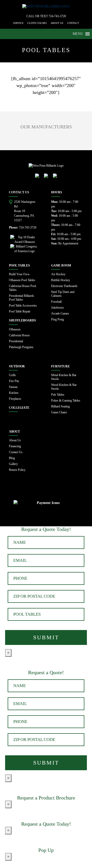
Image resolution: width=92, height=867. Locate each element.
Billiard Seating (60, 406)
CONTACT (73, 23)
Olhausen (14, 329)
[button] (78, 34)
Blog (12, 458)
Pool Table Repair (19, 311)
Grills (12, 375)
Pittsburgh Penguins (21, 347)
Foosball (56, 301)
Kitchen (13, 393)
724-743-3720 (57, 16)
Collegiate (19, 407)
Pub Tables (57, 394)
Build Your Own (19, 274)
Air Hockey (58, 274)
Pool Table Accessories (23, 305)
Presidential (16, 341)
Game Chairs (59, 412)
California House (19, 335)
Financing (15, 446)
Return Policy (17, 470)
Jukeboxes (57, 307)
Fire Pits (14, 381)
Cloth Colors (37, 23)
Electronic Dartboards (64, 286)
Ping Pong (57, 319)
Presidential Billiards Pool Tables (21, 297)
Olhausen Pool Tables (22, 280)
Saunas (13, 387)
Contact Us (15, 452)
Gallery (13, 464)
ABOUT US (57, 23)
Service (18, 23)
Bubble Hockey (60, 280)
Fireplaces (15, 399)
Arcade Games (60, 313)
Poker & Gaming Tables (65, 400)
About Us (15, 440)
